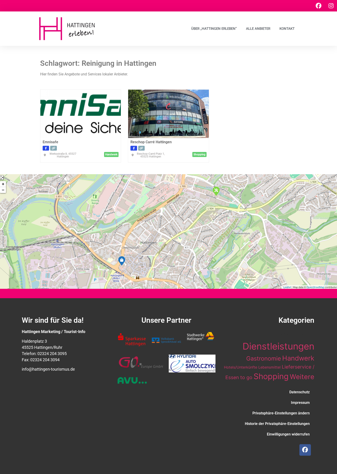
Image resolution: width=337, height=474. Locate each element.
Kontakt (287, 29)
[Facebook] (318, 5)
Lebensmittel (269, 367)
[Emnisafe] (216, 191)
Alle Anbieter (258, 29)
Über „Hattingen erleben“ (214, 29)
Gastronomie (263, 358)
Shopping (271, 376)
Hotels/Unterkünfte (240, 367)
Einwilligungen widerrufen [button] (288, 434)
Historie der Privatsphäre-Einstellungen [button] (277, 424)
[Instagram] (331, 5)
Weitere (302, 377)
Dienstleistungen (278, 346)
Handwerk (298, 358)
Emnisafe (50, 142)
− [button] (3, 189)
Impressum (300, 402)
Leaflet (287, 287)
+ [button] (3, 184)
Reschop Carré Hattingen (151, 142)
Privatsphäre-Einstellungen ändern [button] (281, 413)
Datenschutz (299, 392)
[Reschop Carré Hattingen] (121, 260)
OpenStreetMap (315, 287)
